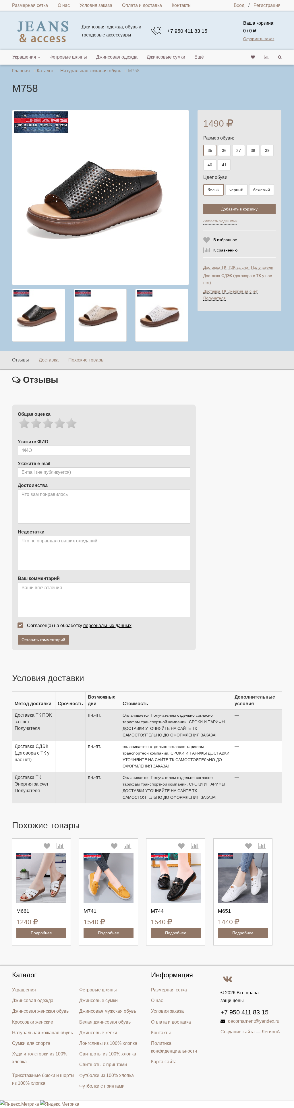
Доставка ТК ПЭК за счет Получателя (238, 267)
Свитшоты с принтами (103, 1064)
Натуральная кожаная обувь (42, 1032)
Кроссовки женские (32, 1022)
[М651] (243, 878)
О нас (64, 5)
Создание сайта (237, 1031)
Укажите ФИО (33, 441)
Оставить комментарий (43, 639)
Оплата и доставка (142, 5)
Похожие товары (86, 359)
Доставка (49, 359)
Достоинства (33, 485)
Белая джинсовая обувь (105, 1022)
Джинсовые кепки (98, 1032)
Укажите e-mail (34, 463)
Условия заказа (96, 5)
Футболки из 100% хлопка (106, 1075)
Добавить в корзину (239, 209)
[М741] (109, 878)
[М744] (176, 878)
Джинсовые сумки (166, 57)
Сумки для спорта (31, 1043)
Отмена (254, 222)
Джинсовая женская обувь (40, 1011)
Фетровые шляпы (68, 57)
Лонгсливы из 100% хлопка (108, 1043)
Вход (239, 5)
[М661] (41, 878)
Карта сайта (164, 1061)
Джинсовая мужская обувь (107, 1011)
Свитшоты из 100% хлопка (107, 1053)
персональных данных (107, 625)
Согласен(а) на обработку (79, 625)
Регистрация (267, 5)
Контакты (182, 5)
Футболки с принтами (102, 1086)
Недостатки (31, 531)
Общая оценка (34, 414)
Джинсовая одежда (117, 57)
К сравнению (225, 250)
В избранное (225, 239)
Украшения (24, 57)
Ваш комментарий (39, 578)
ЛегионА (271, 1031)
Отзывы (20, 359)
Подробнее (41, 933)
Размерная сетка (30, 5)
